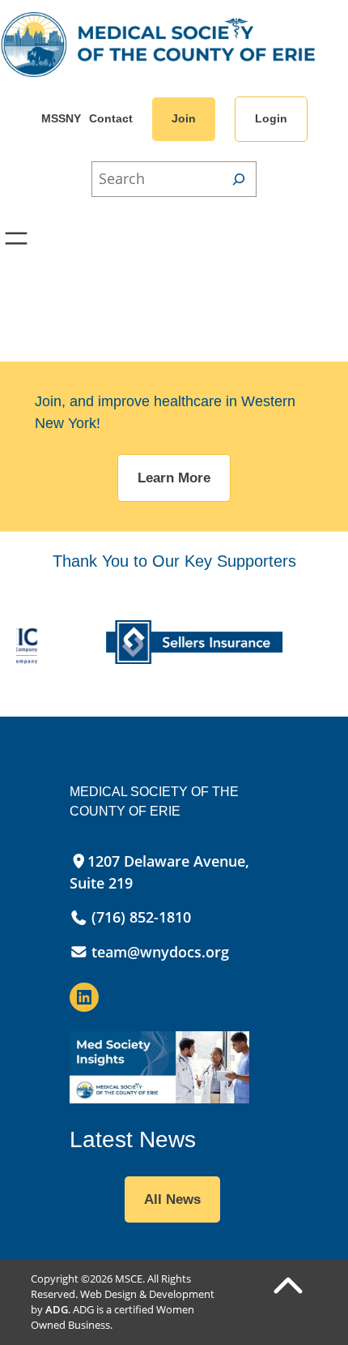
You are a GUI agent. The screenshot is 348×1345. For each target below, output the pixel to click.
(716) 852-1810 (139, 917)
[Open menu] (16, 238)
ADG (56, 1309)
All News (172, 1199)
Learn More (174, 478)
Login (271, 118)
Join (184, 118)
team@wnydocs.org (160, 952)
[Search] (239, 179)
